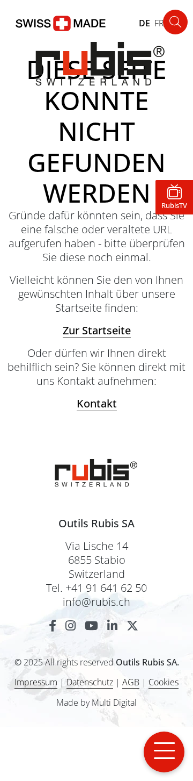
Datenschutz (89, 682)
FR (159, 23)
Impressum (35, 682)
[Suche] (175, 22)
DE (144, 23)
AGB (130, 682)
